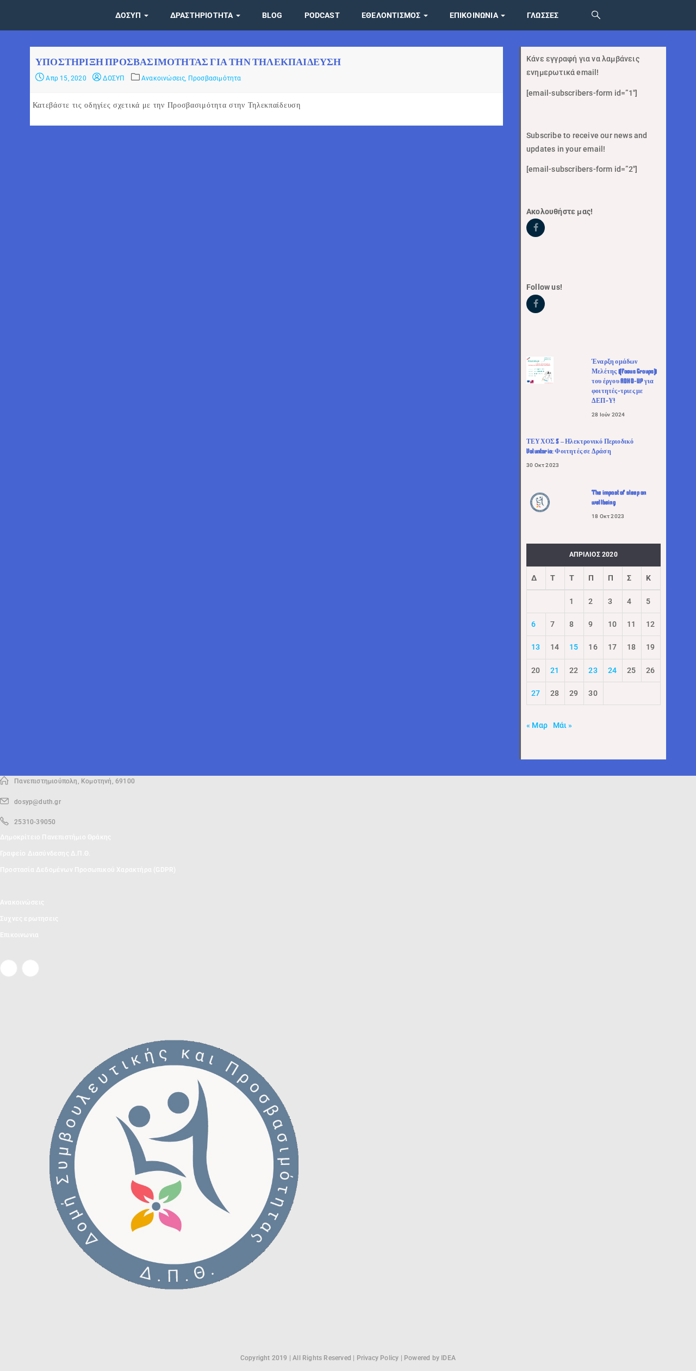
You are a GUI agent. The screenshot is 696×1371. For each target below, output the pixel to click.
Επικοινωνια (475, 15)
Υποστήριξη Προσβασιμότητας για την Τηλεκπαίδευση (188, 61)
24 (612, 670)
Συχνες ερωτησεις (29, 919)
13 (535, 647)
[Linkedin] (30, 968)
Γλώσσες (542, 15)
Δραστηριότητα (202, 15)
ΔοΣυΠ (129, 15)
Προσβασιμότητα (214, 78)
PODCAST (322, 15)
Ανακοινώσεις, (164, 78)
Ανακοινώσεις (22, 902)
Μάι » (563, 725)
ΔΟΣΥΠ (113, 78)
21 (554, 670)
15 (573, 647)
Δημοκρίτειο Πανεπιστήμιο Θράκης (55, 837)
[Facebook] (8, 968)
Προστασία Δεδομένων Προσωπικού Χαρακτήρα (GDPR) (88, 870)
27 (535, 693)
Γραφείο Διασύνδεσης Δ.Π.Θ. (45, 853)
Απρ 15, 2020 (65, 78)
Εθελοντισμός (392, 15)
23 (592, 670)
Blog (272, 15)
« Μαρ (537, 725)
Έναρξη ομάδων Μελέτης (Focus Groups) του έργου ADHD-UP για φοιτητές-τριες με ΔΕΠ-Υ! (624, 381)
